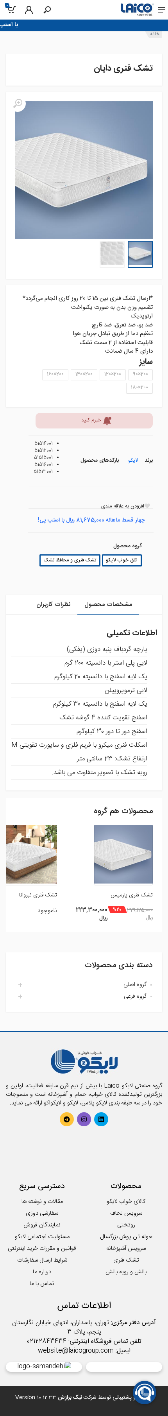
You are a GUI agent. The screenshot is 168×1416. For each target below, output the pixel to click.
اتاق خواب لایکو (122, 560)
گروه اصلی (135, 984)
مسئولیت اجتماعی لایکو (42, 1237)
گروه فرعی (135, 996)
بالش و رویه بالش (126, 1272)
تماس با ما (42, 1284)
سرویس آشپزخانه (126, 1248)
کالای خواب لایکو (126, 1201)
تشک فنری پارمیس (132, 895)
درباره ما (42, 1272)
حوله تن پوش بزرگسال (126, 1237)
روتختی (126, 1225)
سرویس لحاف (126, 1213)
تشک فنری (126, 1260)
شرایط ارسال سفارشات (42, 1260)
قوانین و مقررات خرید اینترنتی (42, 1248)
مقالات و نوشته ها (42, 1201)
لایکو (133, 460)
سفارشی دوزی (42, 1213)
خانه (154, 34)
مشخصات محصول (108, 604)
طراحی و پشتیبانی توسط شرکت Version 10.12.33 (84, 1397)
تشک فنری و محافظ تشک (70, 560)
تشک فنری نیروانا (38, 895)
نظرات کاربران (53, 604)
